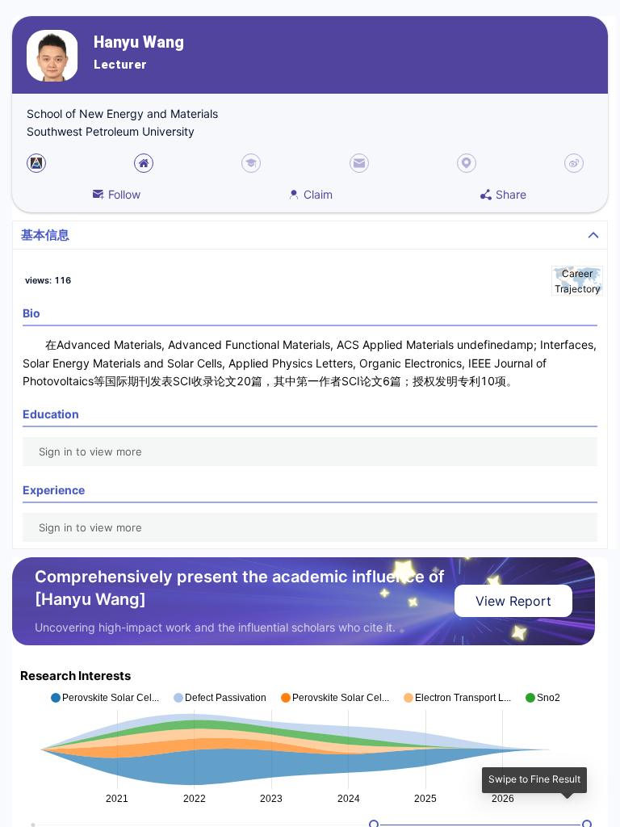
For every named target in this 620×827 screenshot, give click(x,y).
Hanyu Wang (139, 42)
